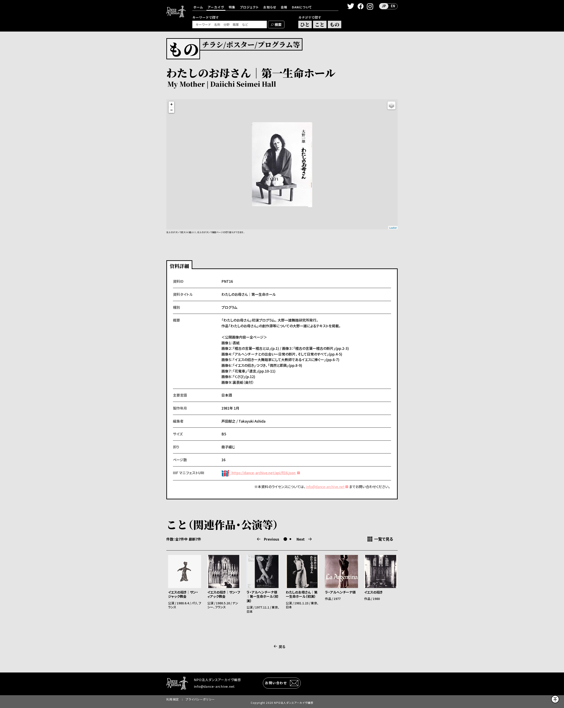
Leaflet (393, 227)
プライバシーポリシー (200, 699)
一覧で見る (383, 539)
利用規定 (172, 699)
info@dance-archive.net (325, 486)
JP (384, 6)
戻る (282, 646)
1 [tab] (285, 539)
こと (320, 24)
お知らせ (269, 7)
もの (334, 24)
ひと (305, 24)
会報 (284, 7)
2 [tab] (290, 539)
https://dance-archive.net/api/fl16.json (262, 472)
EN (393, 6)
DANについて (302, 7)
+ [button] (171, 104)
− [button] (171, 110)
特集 (232, 7)
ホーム (198, 7)
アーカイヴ (216, 7)
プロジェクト (249, 7)
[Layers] (391, 105)
